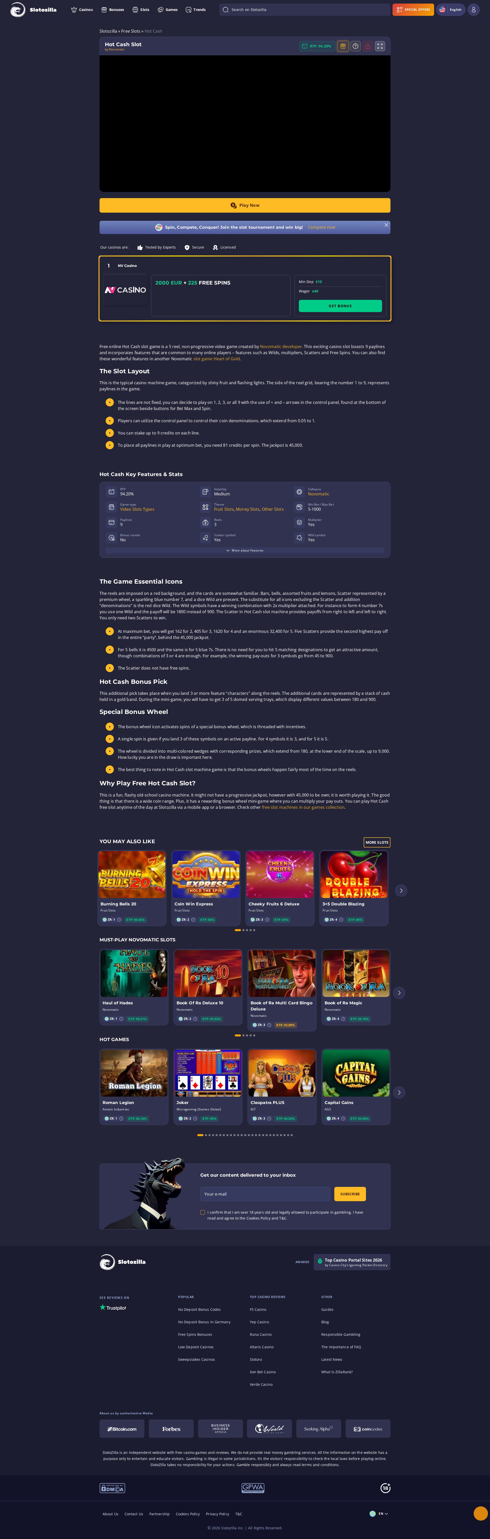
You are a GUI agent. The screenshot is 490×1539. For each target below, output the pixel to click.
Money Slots (248, 509)
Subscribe (350, 1193)
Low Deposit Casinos (196, 1346)
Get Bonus (340, 305)
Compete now (321, 227)
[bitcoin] (122, 1428)
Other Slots (273, 509)
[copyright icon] (269, 1428)
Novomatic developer (281, 346)
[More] (481, 1513)
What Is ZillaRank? (337, 1371)
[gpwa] (252, 1488)
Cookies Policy (188, 1513)
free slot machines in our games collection (303, 807)
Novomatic (318, 494)
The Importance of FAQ (341, 1346)
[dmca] (112, 1488)
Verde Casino (261, 1384)
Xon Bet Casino (263, 1371)
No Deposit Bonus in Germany (204, 1321)
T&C (238, 1513)
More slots (377, 842)
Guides (327, 1309)
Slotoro (256, 1359)
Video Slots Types (137, 509)
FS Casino (258, 1309)
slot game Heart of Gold (216, 359)
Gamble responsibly (254, 1464)
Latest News (331, 1359)
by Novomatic (115, 49)
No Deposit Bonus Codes (199, 1309)
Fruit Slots (224, 509)
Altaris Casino (262, 1346)
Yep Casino (259, 1321)
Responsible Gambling (340, 1334)
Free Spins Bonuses (195, 1334)
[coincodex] (368, 1428)
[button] (119, 919)
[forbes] (171, 1428)
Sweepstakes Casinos (196, 1359)
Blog (325, 1321)
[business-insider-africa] (220, 1428)
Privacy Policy (217, 1513)
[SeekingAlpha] (318, 1428)
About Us (110, 1513)
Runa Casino (261, 1334)
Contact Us (134, 1513)
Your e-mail (215, 1194)
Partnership (159, 1513)
